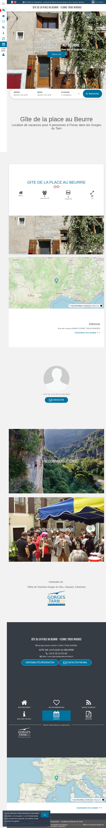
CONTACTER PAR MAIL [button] (76, 662)
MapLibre (95, 306)
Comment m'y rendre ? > (87, 332)
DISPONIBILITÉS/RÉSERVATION (40, 662)
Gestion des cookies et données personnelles (20, 824)
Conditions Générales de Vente (72, 822)
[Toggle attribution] (101, 305)
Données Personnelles (51, 822)
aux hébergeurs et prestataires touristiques (53, 825)
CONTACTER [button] (58, 400)
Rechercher (93, 94)
